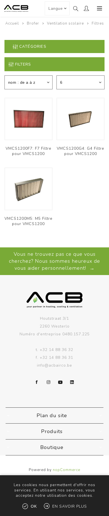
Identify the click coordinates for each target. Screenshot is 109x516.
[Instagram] (48, 382)
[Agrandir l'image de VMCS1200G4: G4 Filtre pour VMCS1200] (80, 118)
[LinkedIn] (72, 382)
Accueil (12, 23)
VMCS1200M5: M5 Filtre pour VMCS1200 (28, 221)
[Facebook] (36, 382)
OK (34, 506)
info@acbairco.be (54, 365)
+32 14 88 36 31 (56, 357)
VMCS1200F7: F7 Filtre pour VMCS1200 (28, 151)
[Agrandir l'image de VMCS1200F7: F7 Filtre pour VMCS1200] (28, 118)
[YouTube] (60, 382)
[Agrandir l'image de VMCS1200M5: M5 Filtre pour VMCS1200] (28, 188)
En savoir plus (69, 506)
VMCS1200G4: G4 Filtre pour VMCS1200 (80, 151)
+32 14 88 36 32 (56, 349)
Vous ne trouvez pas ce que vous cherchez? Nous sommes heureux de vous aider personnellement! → (54, 261)
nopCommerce (66, 469)
